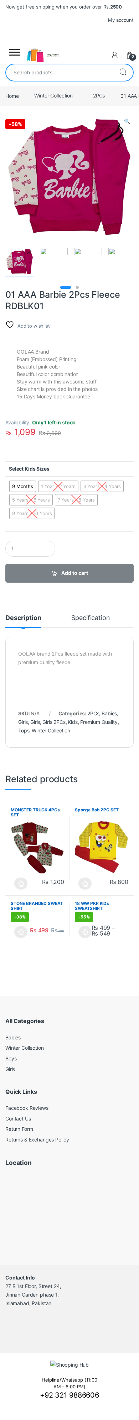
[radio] (23, 486)
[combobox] (59, 72)
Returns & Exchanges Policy (37, 1139)
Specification (90, 618)
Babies (109, 713)
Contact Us (18, 1119)
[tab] (23, 621)
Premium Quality (99, 722)
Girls (23, 722)
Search (123, 72)
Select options (19, 884)
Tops (23, 730)
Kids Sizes (37, 469)
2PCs (99, 95)
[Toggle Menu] (14, 52)
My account (121, 20)
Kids (72, 722)
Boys (10, 1058)
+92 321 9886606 (69, 1395)
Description (23, 618)
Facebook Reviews (26, 1108)
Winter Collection (53, 95)
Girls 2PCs (54, 722)
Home (12, 95)
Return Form (19, 1129)
